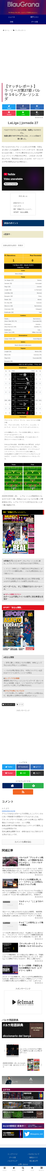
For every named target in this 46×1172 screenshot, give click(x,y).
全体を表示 (7, 245)
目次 (20, 196)
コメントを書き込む (23, 842)
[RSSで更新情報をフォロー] (23, 792)
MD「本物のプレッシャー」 (23, 209)
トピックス (17, 206)
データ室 (12, 1157)
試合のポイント (18, 203)
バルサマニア (12, 1161)
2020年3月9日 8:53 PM (8, 811)
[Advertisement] (23, 56)
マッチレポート (9, 704)
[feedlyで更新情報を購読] (33, 785)
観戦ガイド (33, 1157)
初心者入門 (33, 1161)
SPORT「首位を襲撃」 (21, 212)
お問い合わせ (23, 1164)
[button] (41, 578)
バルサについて (33, 1154)
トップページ (12, 1154)
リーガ (21, 704)
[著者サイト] (12, 785)
